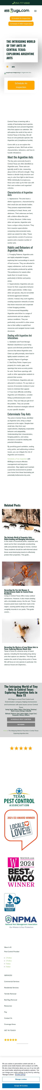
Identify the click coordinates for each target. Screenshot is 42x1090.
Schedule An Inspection (21, 18)
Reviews (21, 724)
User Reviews (22, 1043)
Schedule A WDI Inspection (21, 24)
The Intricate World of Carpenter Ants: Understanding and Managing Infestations (19, 538)
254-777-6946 (22, 3)
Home (5, 731)
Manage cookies (21, 1079)
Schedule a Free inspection (17, 459)
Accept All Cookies (21, 1086)
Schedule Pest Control (21, 719)
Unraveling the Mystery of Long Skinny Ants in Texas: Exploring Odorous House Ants (21, 648)
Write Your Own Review (18, 767)
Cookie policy (20, 1074)
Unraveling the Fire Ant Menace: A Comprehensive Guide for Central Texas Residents (18, 592)
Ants (13, 67)
